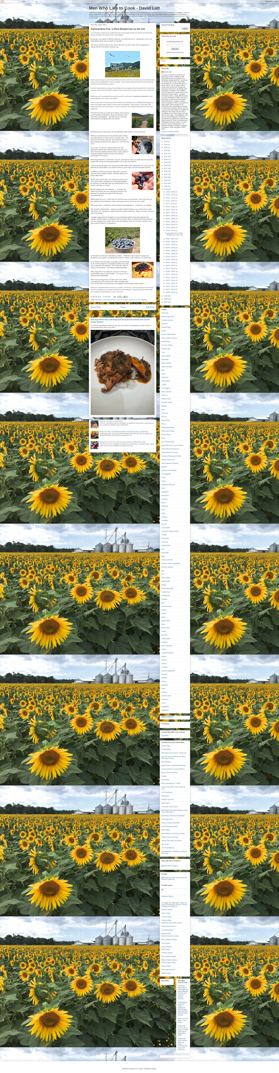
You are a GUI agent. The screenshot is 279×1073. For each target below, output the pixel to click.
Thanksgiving (166, 474)
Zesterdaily (165, 780)
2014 (166, 177)
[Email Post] (114, 296)
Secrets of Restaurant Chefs (171, 456)
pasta (163, 617)
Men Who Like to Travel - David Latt (174, 753)
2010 (166, 189)
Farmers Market (167, 345)
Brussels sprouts (167, 320)
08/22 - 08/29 (170, 218)
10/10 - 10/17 (170, 210)
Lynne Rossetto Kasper (170, 826)
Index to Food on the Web (170, 823)
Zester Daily (166, 746)
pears (163, 624)
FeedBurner (179, 52)
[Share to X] (122, 297)
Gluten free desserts (169, 926)
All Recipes (165, 796)
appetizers (165, 492)
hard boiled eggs (167, 588)
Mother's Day (166, 399)
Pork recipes (166, 943)
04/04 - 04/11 (170, 256)
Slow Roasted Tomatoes (170, 463)
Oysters (164, 406)
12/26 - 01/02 (170, 192)
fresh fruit (132, 300)
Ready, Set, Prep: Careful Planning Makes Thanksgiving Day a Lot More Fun (124, 431)
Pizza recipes (166, 966)
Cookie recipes (167, 917)
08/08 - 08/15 (170, 224)
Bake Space (166, 803)
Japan (164, 374)
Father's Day (166, 349)
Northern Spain (167, 402)
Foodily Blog (170, 904)
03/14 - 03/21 (170, 265)
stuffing (164, 692)
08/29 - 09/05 (170, 215)
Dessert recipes (167, 909)
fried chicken (166, 577)
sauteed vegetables (168, 671)
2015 (166, 174)
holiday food (166, 595)
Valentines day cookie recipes (172, 923)
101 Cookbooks (167, 792)
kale (163, 603)
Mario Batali (166, 830)
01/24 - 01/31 (170, 286)
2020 (166, 159)
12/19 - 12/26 (170, 195)
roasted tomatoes (168, 653)
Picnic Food (166, 420)
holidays (164, 599)
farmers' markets (123, 300)
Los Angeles (166, 388)
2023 (166, 150)
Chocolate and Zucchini (170, 806)
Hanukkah (165, 359)
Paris (163, 409)
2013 (166, 180)
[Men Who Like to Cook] (170, 866)
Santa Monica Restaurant (170, 449)
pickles (164, 631)
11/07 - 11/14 (170, 204)
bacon (164, 502)
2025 (166, 144)
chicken (164, 535)
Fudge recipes (166, 920)
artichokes (165, 495)
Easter (164, 331)
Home (123, 307)
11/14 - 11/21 (170, 201)
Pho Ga (164, 416)
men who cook (167, 606)
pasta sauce (166, 620)
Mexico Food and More (170, 772)
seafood (164, 674)
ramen (164, 649)
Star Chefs (165, 844)
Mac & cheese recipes (169, 939)
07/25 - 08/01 (170, 227)
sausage (164, 667)
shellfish (164, 678)
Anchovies (165, 313)
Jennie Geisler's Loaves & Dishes (173, 769)
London (164, 384)
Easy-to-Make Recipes (169, 338)
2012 (166, 183)
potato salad (166, 638)
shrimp (164, 681)
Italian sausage (167, 366)
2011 (166, 186)
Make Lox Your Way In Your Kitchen (111, 421)
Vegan (164, 481)
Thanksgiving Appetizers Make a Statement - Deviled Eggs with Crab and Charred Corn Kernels (182, 1008)
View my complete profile (170, 131)
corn (163, 549)
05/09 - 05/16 (170, 248)
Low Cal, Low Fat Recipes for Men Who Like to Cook (173, 757)
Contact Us (173, 906)
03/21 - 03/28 (170, 262)
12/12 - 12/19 (170, 198)
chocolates (165, 538)
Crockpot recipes (167, 930)
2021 (166, 156)
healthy (125, 161)
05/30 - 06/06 (170, 242)
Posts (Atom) (127, 314)
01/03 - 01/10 (170, 292)
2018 (166, 165)
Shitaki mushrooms (168, 459)
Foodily (164, 776)
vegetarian (143, 300)
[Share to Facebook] (124, 297)
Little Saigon (166, 381)
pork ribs (165, 635)
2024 (166, 147)
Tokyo (164, 477)
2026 (166, 141)
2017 (166, 168)
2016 (166, 171)
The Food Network (168, 848)
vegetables (165, 706)
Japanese (165, 377)
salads (164, 656)
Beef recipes (166, 949)
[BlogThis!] (120, 297)
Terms (184, 904)
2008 (166, 299)
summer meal (166, 696)
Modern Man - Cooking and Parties (174, 765)
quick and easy (167, 645)
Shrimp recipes (167, 947)
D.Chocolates (166, 749)
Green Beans (166, 356)
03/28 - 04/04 (170, 259)
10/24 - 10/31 (170, 206)
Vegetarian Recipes (168, 484)
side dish (165, 685)
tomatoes (165, 699)
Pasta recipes (166, 933)
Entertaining (166, 341)
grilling (164, 585)
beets (163, 513)
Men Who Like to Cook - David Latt (124, 8)
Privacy (178, 904)
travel (138, 300)
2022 (166, 153)
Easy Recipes (166, 762)
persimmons (166, 628)
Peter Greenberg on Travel (171, 783)
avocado (164, 499)
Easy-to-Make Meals (169, 334)
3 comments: (107, 296)
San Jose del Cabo (168, 442)
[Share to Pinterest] (127, 297)
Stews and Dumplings (169, 470)
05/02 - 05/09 (170, 250)
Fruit (163, 352)
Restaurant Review (168, 431)
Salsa (163, 438)
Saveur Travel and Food (170, 837)
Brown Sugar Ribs (168, 316)
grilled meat (166, 581)
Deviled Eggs (166, 327)
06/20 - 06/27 (170, 239)
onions (164, 610)
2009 (166, 296)
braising (164, 517)
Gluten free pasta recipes (170, 936)
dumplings (165, 552)
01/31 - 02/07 (170, 283)
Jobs (163, 904)
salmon (164, 660)
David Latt (167, 72)
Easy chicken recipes (169, 956)
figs (163, 570)
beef (163, 510)
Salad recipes (166, 973)
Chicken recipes (167, 953)
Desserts (114, 300)
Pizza (163, 424)
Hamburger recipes (168, 969)
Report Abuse (167, 717)
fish (163, 574)
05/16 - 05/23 (170, 244)
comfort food (106, 300)
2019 (166, 162)
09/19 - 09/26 (170, 212)
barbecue (165, 506)
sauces (164, 663)
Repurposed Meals (168, 427)
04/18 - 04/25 (170, 253)
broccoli (164, 524)
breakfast (99, 300)
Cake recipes (166, 913)
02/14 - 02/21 (170, 277)
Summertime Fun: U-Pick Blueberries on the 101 (118, 29)
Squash (164, 467)
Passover (165, 413)
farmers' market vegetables (171, 563)
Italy (163, 370)
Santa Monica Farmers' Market (172, 445)
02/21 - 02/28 (170, 274)
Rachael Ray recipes (169, 962)
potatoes (165, 642)
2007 (166, 302)
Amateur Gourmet (168, 799)
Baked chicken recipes (169, 960)
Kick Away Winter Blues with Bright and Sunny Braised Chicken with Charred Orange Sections (183, 992)
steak (163, 688)
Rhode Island (166, 434)
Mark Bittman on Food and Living (173, 833)
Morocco (165, 395)
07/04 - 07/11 (170, 230)
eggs (163, 556)
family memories (167, 560)
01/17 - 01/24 (170, 289)
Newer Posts (96, 307)
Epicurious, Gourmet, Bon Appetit (173, 815)
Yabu (163, 488)
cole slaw (165, 542)
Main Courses (166, 392)
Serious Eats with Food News (172, 841)
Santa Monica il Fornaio (170, 452)
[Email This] (118, 297)
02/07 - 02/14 (170, 280)
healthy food (166, 592)
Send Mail (165, 735)
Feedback (165, 906)
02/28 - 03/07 (170, 271)
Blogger (154, 1069)
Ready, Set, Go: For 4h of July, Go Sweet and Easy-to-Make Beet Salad (122, 442)
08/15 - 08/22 (170, 221)
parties (164, 613)
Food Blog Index (167, 819)
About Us (183, 903)
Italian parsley (166, 363)
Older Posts (150, 307)
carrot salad (166, 527)
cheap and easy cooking (170, 531)
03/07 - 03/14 (170, 268)
